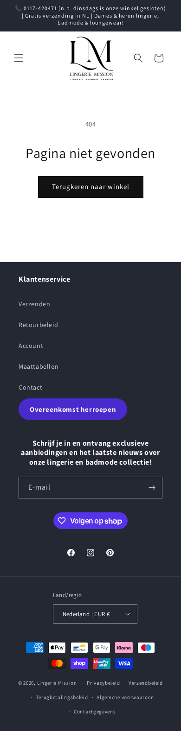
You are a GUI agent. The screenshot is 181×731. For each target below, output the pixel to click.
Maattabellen (38, 366)
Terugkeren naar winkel (90, 186)
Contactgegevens (95, 711)
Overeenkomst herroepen (73, 409)
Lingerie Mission (57, 683)
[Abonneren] (152, 487)
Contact (30, 387)
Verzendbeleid (146, 683)
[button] (18, 58)
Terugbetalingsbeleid (62, 697)
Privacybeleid (103, 683)
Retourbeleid (38, 325)
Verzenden (34, 304)
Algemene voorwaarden (125, 697)
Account (31, 345)
